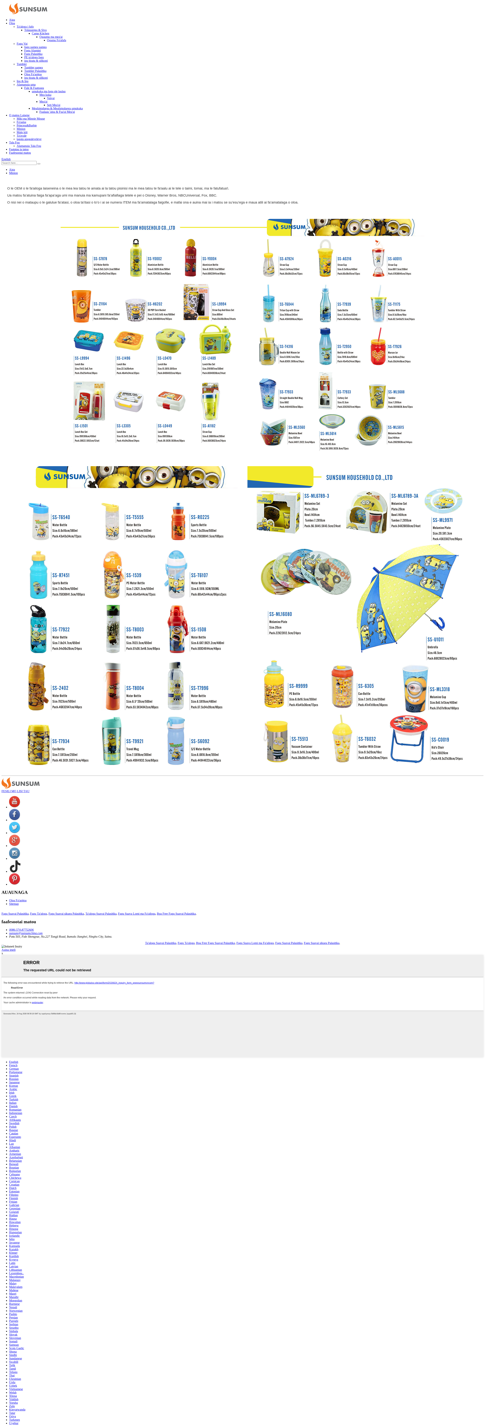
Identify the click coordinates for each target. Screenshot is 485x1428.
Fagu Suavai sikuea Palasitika (66, 913)
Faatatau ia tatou (19, 149)
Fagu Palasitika (33, 53)
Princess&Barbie (27, 125)
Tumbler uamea (33, 67)
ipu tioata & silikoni (36, 60)
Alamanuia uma (26, 84)
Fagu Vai (22, 43)
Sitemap (14, 903)
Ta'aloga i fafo (25, 26)
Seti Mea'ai (53, 105)
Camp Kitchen (40, 33)
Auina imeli (9, 949)
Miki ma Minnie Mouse (31, 118)
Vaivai (51, 98)
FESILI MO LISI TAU (16, 791)
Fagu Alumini (32, 50)
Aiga (12, 19)
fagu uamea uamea (35, 47)
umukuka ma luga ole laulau (49, 91)
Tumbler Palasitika (35, 71)
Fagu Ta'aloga (38, 913)
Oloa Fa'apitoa (33, 74)
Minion (21, 128)
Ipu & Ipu (22, 81)
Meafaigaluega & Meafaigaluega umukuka (57, 108)
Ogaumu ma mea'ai (51, 36)
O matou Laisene (19, 115)
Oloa (12, 23)
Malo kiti (22, 132)
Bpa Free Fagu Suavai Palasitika (176, 913)
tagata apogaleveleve (29, 139)
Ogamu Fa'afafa (56, 40)
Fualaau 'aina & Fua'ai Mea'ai (57, 111)
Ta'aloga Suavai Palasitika (101, 913)
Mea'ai (43, 101)
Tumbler (22, 64)
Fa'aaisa (21, 122)
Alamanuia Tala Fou (29, 145)
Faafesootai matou (20, 152)
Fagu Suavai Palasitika (15, 913)
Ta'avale (22, 135)
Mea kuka (45, 94)
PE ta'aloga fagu (34, 57)
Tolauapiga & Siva (35, 30)
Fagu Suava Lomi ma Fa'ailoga (136, 913)
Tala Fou (14, 142)
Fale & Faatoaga (34, 88)
